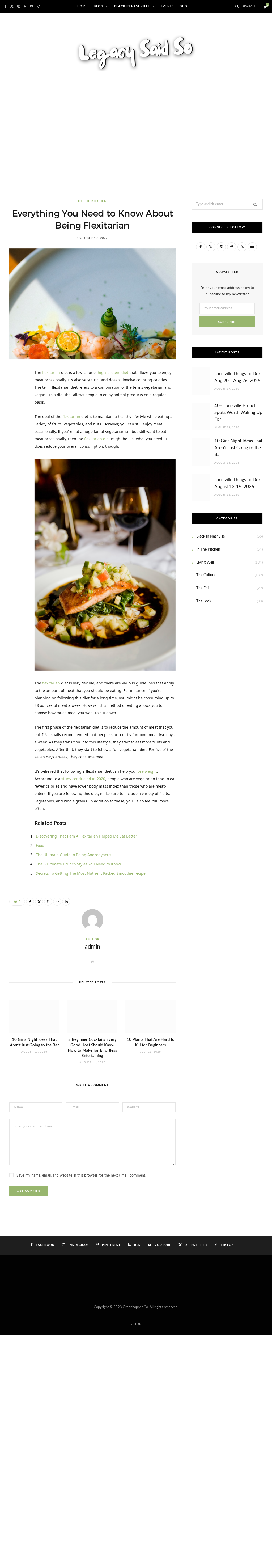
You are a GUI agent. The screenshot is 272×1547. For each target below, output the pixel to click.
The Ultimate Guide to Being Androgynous (73, 854)
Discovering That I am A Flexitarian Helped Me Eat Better (86, 836)
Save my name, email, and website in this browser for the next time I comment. (81, 1175)
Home (82, 6)
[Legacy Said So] (136, 51)
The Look (203, 601)
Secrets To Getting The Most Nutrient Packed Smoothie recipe (91, 873)
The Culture (205, 575)
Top (137, 1324)
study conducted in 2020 (83, 778)
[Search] (237, 6)
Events (167, 6)
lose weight (147, 771)
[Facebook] (16, 390)
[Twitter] (16, 404)
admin (92, 947)
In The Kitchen (92, 201)
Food (40, 845)
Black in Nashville (132, 6)
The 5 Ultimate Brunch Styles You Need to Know (78, 864)
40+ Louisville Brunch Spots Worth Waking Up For (238, 412)
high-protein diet (113, 372)
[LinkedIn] (16, 431)
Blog (98, 6)
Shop (185, 6)
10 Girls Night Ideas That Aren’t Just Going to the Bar (238, 448)
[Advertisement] (136, 144)
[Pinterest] (16, 417)
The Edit (203, 588)
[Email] (16, 444)
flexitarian (50, 372)
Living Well (205, 562)
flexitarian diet (97, 438)
